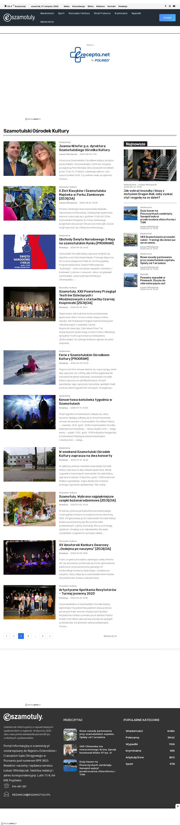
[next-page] (50, 636)
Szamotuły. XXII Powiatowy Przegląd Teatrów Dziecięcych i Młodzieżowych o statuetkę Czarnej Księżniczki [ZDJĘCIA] (87, 297)
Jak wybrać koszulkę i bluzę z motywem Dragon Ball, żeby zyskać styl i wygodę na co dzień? (148, 194)
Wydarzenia (64, 236)
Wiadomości (65, 142)
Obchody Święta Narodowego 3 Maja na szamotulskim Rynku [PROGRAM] (87, 241)
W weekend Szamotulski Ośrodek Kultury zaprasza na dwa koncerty (85, 454)
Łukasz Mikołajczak (68, 154)
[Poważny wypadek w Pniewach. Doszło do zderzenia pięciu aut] (130, 280)
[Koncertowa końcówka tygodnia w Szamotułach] (30, 412)
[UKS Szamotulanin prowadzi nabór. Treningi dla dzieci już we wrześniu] (130, 239)
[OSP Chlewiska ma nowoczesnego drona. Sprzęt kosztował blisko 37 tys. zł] (70, 750)
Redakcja (63, 247)
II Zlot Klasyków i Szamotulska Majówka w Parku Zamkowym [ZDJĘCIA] (82, 194)
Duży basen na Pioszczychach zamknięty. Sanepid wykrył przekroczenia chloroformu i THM (158, 216)
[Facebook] (165, 6)
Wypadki (144, 274)
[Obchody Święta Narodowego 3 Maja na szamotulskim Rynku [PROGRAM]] (30, 252)
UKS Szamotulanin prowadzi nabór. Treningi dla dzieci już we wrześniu (157, 240)
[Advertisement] (90, 91)
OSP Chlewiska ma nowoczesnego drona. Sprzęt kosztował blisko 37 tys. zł (97, 749)
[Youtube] (174, 6)
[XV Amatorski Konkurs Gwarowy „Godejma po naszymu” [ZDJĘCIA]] (30, 557)
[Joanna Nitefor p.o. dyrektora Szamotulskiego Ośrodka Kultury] (30, 158)
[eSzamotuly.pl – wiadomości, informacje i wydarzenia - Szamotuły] (19, 17)
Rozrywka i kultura (68, 187)
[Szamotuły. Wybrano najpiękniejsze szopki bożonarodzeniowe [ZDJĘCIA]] (30, 509)
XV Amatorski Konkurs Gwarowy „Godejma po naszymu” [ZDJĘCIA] (85, 547)
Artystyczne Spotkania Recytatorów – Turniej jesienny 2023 (87, 592)
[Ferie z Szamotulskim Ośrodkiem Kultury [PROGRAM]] (30, 367)
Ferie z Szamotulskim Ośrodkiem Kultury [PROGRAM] (84, 357)
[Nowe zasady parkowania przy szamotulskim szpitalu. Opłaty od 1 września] (130, 260)
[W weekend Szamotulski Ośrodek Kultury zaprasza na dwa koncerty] (30, 464)
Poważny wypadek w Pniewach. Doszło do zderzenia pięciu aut (152, 280)
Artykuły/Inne (130, 185)
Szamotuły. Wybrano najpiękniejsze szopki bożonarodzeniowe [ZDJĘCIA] (87, 498)
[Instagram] (170, 6)
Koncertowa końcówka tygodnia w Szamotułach (85, 402)
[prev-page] (6, 636)
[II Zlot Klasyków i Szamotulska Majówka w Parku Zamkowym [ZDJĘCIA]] (30, 203)
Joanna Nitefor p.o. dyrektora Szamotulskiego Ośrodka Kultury (84, 148)
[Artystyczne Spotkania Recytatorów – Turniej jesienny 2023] (30, 602)
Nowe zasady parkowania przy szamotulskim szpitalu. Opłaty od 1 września (157, 260)
